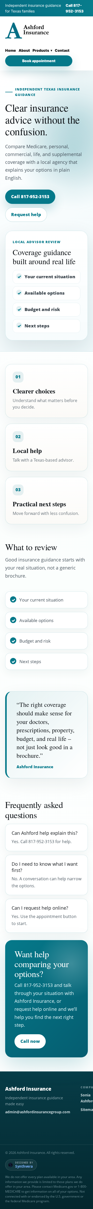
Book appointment (39, 61)
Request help (26, 214)
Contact (62, 50)
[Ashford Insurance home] (27, 31)
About (24, 50)
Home (10, 50)
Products (41, 50)
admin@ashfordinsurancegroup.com (37, 1111)
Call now (30, 1041)
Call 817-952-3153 (74, 8)
